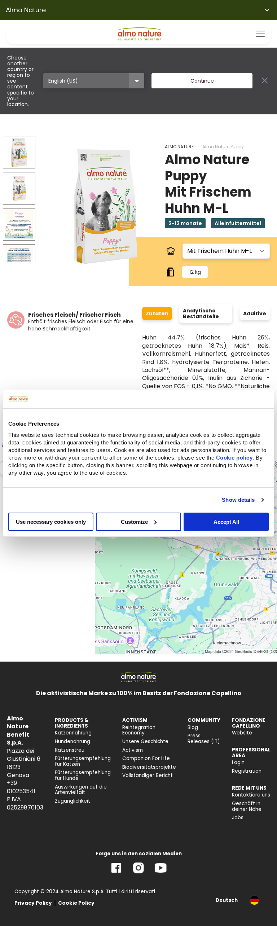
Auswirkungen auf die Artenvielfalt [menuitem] (81, 790)
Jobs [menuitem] (237, 817)
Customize (134, 521)
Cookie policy (234, 457)
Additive (254, 313)
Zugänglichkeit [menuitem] (72, 801)
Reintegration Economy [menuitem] (138, 730)
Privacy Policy (33, 903)
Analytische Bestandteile (201, 313)
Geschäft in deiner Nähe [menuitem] (246, 806)
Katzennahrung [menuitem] (73, 732)
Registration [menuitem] (246, 771)
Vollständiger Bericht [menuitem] (147, 775)
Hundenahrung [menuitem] (72, 741)
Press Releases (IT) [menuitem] (204, 738)
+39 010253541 (21, 787)
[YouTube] (160, 873)
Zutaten (157, 313)
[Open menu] (260, 34)
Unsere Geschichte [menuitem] (145, 741)
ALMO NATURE (179, 147)
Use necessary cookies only (51, 521)
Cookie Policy (76, 903)
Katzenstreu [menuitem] (69, 750)
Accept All (226, 521)
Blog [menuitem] (193, 727)
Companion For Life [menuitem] (146, 758)
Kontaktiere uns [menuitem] (251, 794)
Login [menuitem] (238, 762)
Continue (202, 80)
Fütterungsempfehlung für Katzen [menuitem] (83, 761)
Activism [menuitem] (132, 750)
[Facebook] (116, 873)
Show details (238, 500)
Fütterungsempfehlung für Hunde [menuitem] (83, 775)
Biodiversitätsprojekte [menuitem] (149, 767)
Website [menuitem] (242, 732)
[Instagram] (138, 873)
